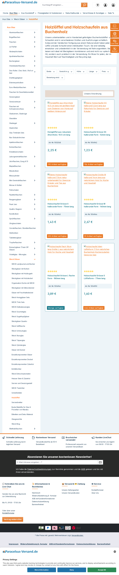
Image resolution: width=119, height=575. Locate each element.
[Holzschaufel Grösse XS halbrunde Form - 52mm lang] (98, 113)
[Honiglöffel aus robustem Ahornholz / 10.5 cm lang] (62, 113)
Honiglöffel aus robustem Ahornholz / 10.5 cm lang (59, 133)
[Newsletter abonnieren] (100, 462)
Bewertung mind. (53, 77)
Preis (104, 71)
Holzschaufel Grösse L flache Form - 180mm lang (61, 277)
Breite (49, 71)
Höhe (79, 71)
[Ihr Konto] (105, 5)
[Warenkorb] (113, 5)
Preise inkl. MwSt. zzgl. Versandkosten (61, 160)
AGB (83, 469)
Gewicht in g (64, 71)
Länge (91, 71)
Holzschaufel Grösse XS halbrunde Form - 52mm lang (97, 133)
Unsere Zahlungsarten (70, 490)
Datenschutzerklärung (40, 501)
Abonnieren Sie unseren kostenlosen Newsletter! (59, 457)
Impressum (36, 493)
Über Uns (95, 493)
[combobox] (61, 5)
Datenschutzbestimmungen (39, 469)
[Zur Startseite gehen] (19, 4)
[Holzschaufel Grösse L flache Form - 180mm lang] (62, 256)
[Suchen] (84, 5)
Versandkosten (77, 535)
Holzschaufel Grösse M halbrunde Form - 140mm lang (97, 205)
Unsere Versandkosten (70, 493)
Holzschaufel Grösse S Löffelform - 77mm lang (94, 277)
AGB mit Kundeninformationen (43, 499)
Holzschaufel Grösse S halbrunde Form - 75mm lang (61, 205)
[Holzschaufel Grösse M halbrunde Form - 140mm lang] (98, 185)
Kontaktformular (8, 513)
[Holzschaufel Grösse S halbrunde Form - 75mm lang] (62, 185)
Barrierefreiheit (38, 504)
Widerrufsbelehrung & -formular (44, 496)
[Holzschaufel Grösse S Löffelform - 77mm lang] (98, 256)
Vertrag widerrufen (13, 519)
